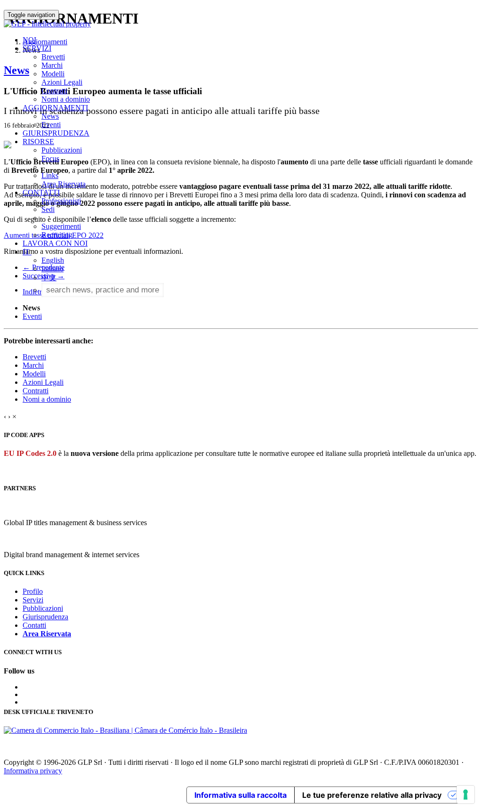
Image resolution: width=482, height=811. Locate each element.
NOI (29, 40)
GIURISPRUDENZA (56, 133)
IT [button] (27, 252)
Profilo (33, 591)
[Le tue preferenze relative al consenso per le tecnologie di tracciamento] (465, 794)
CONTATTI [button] (41, 192)
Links (49, 175)
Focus (50, 158)
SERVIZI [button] (37, 48)
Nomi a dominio (65, 99)
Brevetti (53, 57)
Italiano (52, 269)
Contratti (54, 91)
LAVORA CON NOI (55, 243)
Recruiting (56, 235)
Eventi (51, 125)
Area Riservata (63, 184)
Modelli (52, 74)
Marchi (52, 65)
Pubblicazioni (61, 150)
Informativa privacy (33, 771)
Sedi (48, 209)
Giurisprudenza (45, 617)
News (50, 116)
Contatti (34, 625)
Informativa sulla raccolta (240, 795)
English (52, 260)
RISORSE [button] (38, 142)
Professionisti (61, 201)
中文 (48, 278)
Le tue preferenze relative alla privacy (372, 795)
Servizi (33, 600)
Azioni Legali (61, 82)
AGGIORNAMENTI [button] (55, 108)
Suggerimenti (61, 226)
